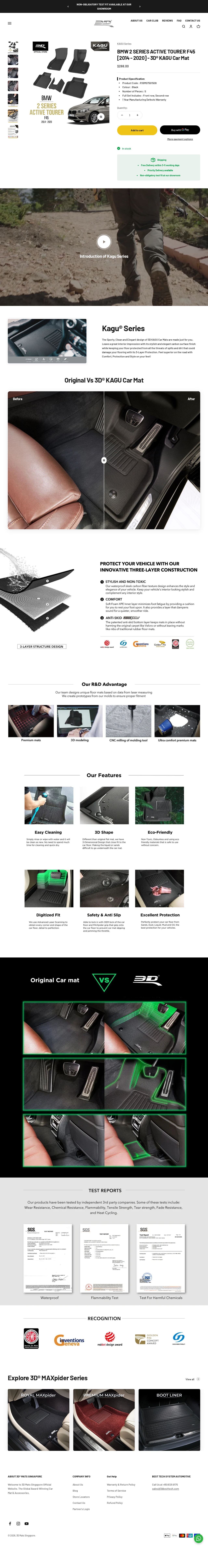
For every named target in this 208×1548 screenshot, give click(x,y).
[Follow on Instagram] (18, 1523)
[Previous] (68, 6)
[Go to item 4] (13, 86)
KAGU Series (124, 43)
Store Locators (81, 1496)
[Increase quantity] (137, 115)
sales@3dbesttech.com (165, 1488)
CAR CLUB (152, 20)
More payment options (180, 139)
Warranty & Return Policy (121, 1484)
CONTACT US (192, 20)
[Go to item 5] (13, 101)
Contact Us (79, 1502)
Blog (75, 1490)
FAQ (179, 20)
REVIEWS (167, 20)
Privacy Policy (115, 1496)
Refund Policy (115, 1502)
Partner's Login (81, 1508)
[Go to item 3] (13, 73)
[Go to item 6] (13, 116)
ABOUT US (137, 20)
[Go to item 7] (13, 132)
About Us (78, 1484)
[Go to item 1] (13, 47)
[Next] (140, 6)
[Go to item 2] (13, 60)
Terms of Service (116, 1490)
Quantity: (122, 107)
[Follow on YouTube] (26, 1523)
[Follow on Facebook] (10, 1523)
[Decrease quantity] (122, 115)
